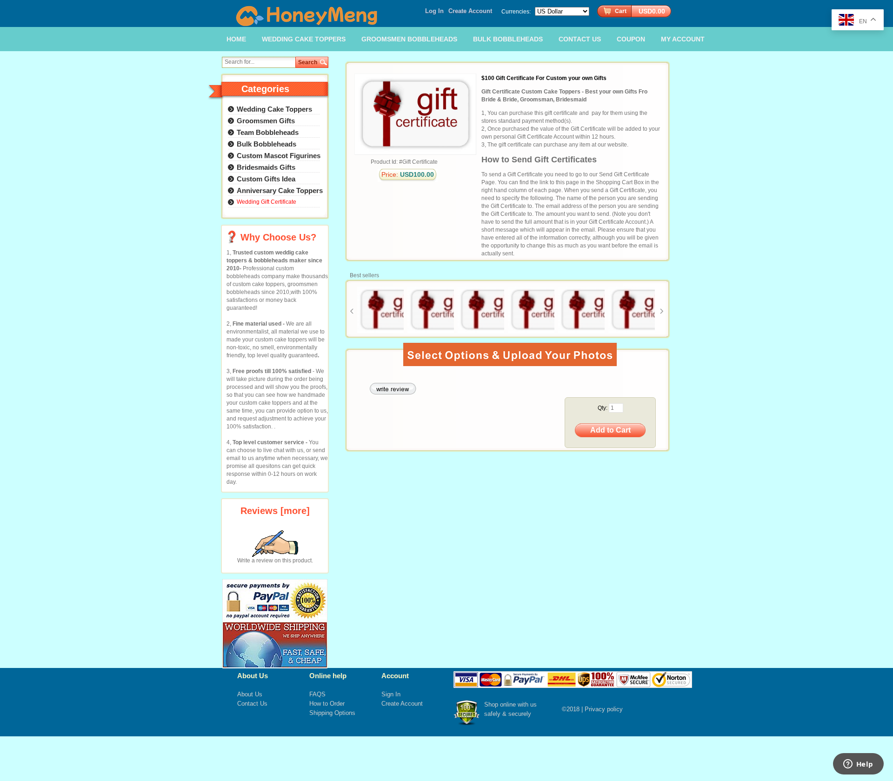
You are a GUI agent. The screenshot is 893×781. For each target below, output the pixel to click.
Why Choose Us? (278, 237)
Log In (434, 10)
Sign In (390, 694)
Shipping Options (332, 712)
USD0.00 (652, 11)
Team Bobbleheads (268, 132)
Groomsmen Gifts (266, 121)
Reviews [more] (275, 511)
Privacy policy (604, 709)
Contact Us (252, 703)
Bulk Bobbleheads (266, 144)
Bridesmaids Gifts (266, 167)
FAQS (317, 694)
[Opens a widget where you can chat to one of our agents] (858, 764)
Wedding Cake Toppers (274, 109)
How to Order (327, 703)
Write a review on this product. (275, 560)
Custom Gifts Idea (266, 179)
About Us (249, 694)
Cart (620, 11)
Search (307, 62)
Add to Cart (610, 430)
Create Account (470, 10)
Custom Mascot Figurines (278, 156)
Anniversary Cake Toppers (280, 190)
